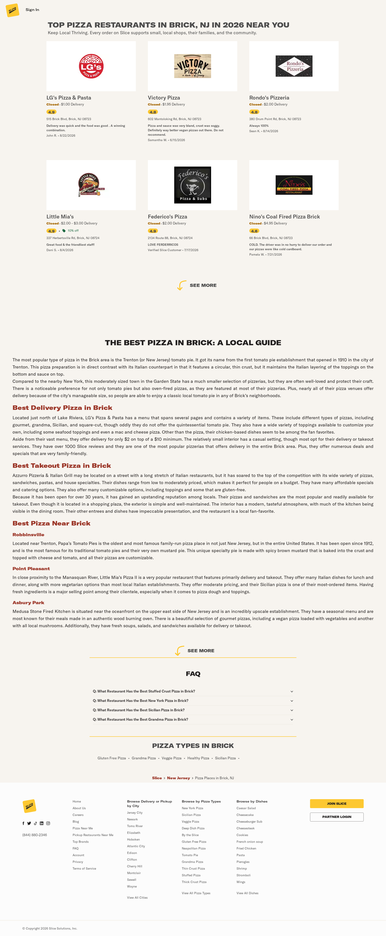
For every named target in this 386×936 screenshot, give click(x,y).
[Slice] (12, 10)
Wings (241, 882)
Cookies (242, 835)
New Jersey (178, 778)
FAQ (75, 848)
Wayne (132, 886)
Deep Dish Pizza (193, 828)
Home (77, 801)
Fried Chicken (246, 848)
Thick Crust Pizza (194, 882)
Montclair (134, 873)
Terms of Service (84, 868)
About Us (79, 808)
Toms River (135, 826)
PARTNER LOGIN (336, 817)
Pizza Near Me (83, 828)
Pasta (241, 855)
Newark (132, 819)
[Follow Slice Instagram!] (48, 824)
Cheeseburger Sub (249, 822)
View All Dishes (247, 893)
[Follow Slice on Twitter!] (29, 824)
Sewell (131, 880)
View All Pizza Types (196, 893)
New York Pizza (192, 808)
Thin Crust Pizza (193, 868)
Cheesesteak (246, 828)
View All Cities (137, 898)
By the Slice (190, 835)
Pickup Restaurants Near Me (93, 835)
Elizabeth (133, 833)
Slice (157, 778)
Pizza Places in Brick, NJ (214, 778)
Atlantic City (136, 846)
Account (78, 855)
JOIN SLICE (336, 804)
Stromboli (244, 875)
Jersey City (135, 813)
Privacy (78, 862)
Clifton (132, 860)
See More (203, 285)
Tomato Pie (190, 855)
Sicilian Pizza (191, 815)
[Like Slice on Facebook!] (23, 824)
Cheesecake (245, 815)
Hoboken (133, 839)
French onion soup (250, 842)
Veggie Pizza (190, 822)
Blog (76, 822)
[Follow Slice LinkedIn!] (42, 824)
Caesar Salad (246, 808)
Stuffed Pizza (191, 875)
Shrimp (242, 868)
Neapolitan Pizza (194, 848)
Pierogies (243, 862)
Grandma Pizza (192, 862)
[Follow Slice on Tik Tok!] (35, 824)
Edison (132, 853)
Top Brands (81, 842)
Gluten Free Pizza (194, 842)
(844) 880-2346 (34, 835)
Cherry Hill (134, 866)
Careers (78, 815)
